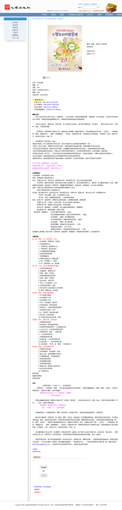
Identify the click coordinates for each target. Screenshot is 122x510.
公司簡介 (44, 14)
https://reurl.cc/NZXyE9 (51, 104)
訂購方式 (90, 14)
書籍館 (53, 14)
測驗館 (62, 14)
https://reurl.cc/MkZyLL (51, 107)
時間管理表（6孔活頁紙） (43, 487)
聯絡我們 (94, 4)
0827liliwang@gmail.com (41, 444)
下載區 (99, 14)
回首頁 (80, 4)
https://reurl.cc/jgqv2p (54, 109)
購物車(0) (87, 4)
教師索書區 (109, 14)
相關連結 (15, 35)
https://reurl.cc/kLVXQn (50, 102)
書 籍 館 (15, 25)
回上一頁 (16, 38)
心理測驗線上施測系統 (75, 14)
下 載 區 (15, 32)
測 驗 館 (15, 27)
